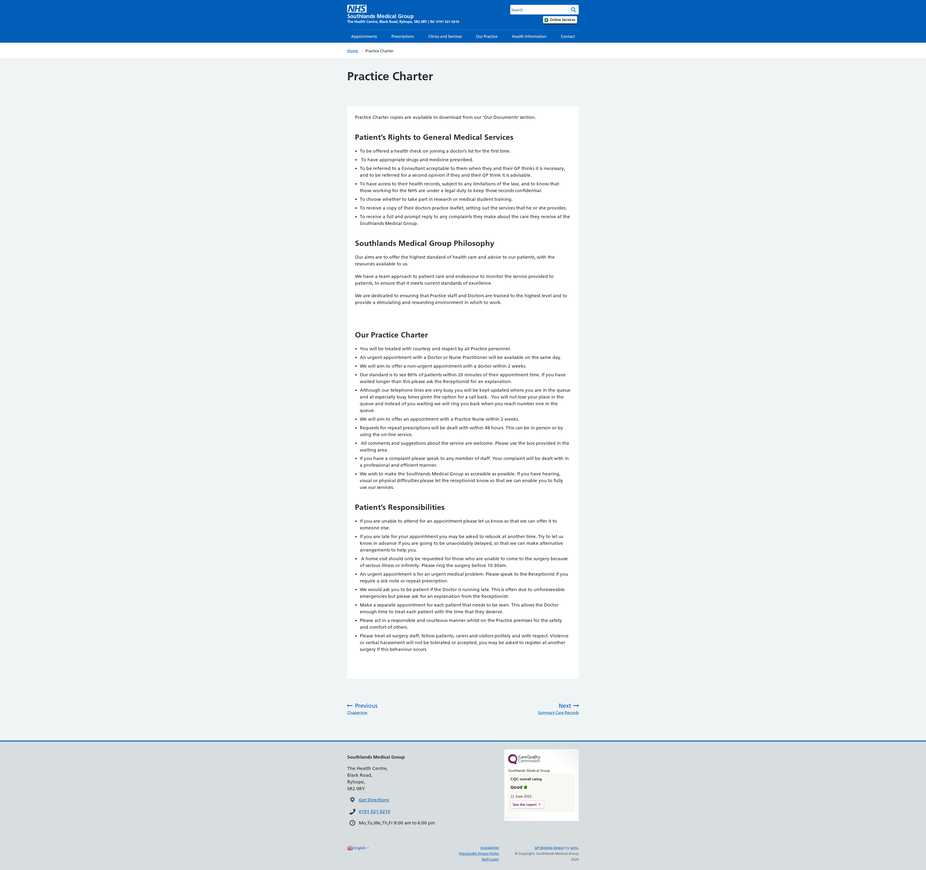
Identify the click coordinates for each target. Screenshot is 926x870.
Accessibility (489, 848)
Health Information (529, 36)
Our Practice (486, 36)
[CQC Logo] (524, 763)
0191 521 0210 (374, 811)
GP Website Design (550, 848)
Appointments (364, 36)
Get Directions (374, 800)
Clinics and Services (445, 36)
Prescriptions (402, 36)
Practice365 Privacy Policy (479, 853)
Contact (568, 36)
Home (352, 50)
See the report (525, 805)
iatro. (574, 848)
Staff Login (490, 859)
